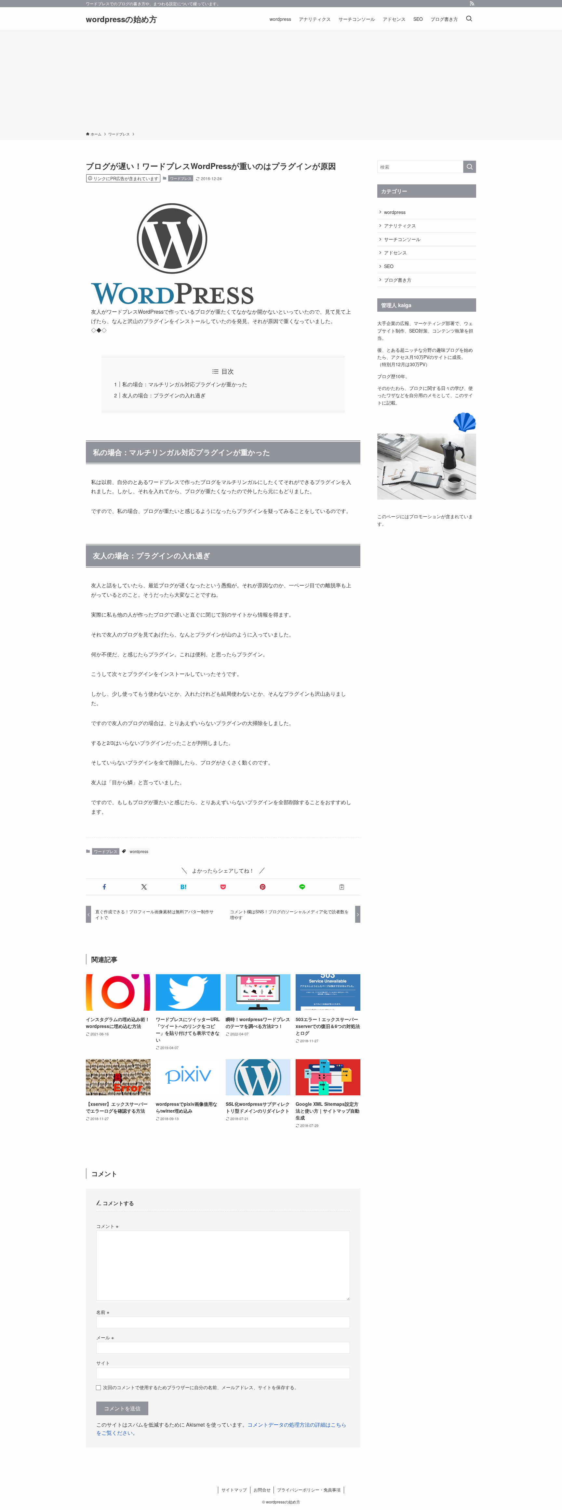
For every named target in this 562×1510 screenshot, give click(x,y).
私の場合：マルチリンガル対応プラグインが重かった (184, 384)
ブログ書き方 (397, 280)
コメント (107, 1225)
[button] (104, 886)
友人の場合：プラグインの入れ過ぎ (164, 395)
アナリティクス (400, 225)
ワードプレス (181, 178)
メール (105, 1337)
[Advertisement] (281, 82)
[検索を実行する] (469, 167)
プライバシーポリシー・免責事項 (309, 1490)
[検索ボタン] (469, 19)
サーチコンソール (402, 239)
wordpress (139, 851)
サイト (103, 1362)
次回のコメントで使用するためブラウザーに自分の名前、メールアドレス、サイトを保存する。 (201, 1387)
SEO (389, 266)
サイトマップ (234, 1490)
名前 (102, 1311)
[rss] (472, 3)
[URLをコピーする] (341, 886)
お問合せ (262, 1490)
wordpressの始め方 (121, 19)
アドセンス (395, 252)
